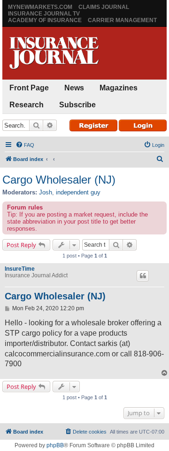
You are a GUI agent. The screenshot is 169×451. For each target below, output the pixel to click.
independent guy (78, 192)
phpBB (55, 445)
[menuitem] (24, 145)
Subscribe (77, 105)
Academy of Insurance (45, 20)
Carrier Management (122, 20)
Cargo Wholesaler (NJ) (58, 179)
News (74, 88)
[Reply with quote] (143, 276)
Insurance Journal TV (44, 13)
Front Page (29, 88)
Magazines (119, 88)
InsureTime (20, 269)
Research (26, 105)
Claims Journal (103, 7)
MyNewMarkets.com (40, 7)
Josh (45, 192)
